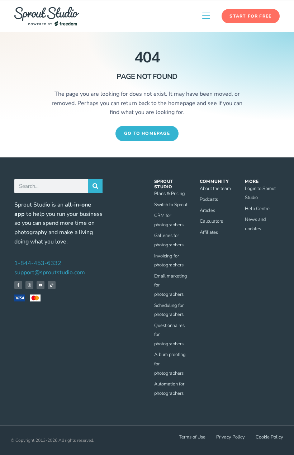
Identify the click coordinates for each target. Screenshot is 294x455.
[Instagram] (29, 285)
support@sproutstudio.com (49, 272)
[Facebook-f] (18, 285)
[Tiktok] (52, 285)
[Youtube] (40, 285)
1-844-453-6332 (37, 263)
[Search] (95, 186)
